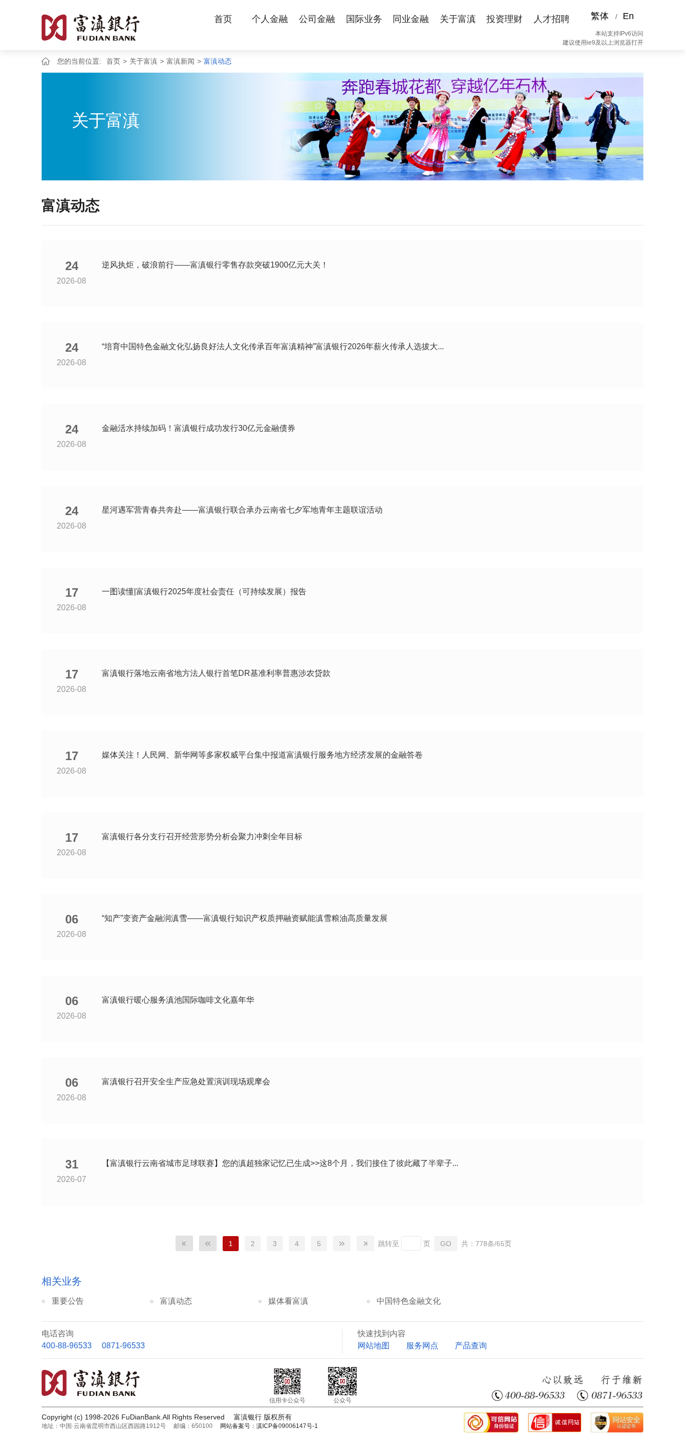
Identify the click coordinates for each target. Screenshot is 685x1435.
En (628, 16)
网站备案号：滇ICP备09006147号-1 (269, 1425)
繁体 (600, 16)
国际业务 (364, 19)
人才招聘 (552, 19)
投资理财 (504, 19)
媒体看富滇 (288, 1301)
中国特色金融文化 (409, 1301)
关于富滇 (458, 19)
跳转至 (388, 1244)
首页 (223, 19)
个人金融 (270, 19)
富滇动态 (218, 61)
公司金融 (317, 19)
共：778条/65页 (486, 1244)
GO (445, 1244)
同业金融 (411, 19)
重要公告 (68, 1301)
